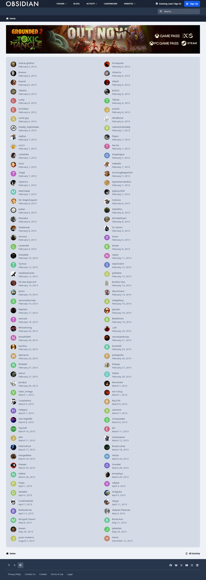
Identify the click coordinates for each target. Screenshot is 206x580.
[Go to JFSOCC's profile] (107, 92)
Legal (70, 574)
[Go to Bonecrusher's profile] (107, 447)
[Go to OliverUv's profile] (107, 73)
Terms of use (57, 574)
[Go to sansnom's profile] (107, 411)
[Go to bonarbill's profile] (107, 347)
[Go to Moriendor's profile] (107, 383)
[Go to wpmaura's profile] (13, 356)
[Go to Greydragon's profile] (107, 155)
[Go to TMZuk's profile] (107, 101)
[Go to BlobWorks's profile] (107, 320)
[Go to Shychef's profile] (13, 429)
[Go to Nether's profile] (13, 475)
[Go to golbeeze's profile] (107, 274)
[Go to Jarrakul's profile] (13, 383)
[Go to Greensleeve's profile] (107, 438)
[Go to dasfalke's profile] (13, 493)
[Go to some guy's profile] (13, 119)
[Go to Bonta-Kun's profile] (107, 520)
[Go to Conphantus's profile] (13, 402)
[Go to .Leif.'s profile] (107, 329)
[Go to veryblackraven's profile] (13, 274)
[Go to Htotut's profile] (107, 456)
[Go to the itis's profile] (107, 146)
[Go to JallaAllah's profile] (107, 529)
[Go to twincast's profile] (13, 320)
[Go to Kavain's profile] (13, 529)
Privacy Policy (14, 574)
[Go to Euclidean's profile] (13, 110)
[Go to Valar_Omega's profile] (13, 392)
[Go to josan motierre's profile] (13, 538)
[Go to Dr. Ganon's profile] (107, 228)
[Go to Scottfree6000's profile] (13, 502)
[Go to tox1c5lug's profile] (107, 392)
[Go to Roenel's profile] (13, 82)
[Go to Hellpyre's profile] (13, 411)
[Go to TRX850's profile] (13, 92)
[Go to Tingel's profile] (13, 174)
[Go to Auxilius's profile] (13, 347)
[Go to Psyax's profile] (13, 484)
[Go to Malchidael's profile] (13, 192)
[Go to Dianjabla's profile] (13, 256)
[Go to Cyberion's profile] (13, 183)
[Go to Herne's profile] (107, 538)
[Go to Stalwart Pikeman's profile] (107, 511)
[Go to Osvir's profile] (13, 164)
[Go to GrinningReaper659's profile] (107, 174)
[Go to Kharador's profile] (13, 219)
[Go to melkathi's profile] (107, 164)
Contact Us (30, 574)
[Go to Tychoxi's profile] (13, 265)
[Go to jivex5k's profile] (107, 110)
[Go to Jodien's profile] (13, 210)
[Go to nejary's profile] (107, 256)
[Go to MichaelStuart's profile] (107, 219)
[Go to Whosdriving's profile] (13, 329)
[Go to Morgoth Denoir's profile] (13, 520)
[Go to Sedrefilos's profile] (107, 210)
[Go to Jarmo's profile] (13, 292)
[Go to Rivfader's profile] (13, 365)
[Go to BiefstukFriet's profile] (13, 511)
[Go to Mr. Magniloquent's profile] (13, 201)
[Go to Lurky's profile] (13, 101)
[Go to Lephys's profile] (13, 137)
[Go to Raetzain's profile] (13, 310)
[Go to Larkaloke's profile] (13, 155)
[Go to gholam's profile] (107, 310)
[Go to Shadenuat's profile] (13, 228)
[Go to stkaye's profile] (107, 502)
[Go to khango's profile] (107, 365)
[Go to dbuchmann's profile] (107, 292)
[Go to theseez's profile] (13, 465)
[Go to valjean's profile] (107, 484)
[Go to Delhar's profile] (107, 374)
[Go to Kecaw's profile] (107, 247)
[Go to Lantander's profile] (13, 247)
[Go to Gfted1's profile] (107, 82)
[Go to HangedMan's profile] (13, 456)
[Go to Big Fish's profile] (107, 402)
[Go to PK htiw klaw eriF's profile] (13, 283)
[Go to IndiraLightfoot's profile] (13, 64)
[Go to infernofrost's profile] (13, 447)
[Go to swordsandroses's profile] (107, 338)
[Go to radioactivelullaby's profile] (107, 128)
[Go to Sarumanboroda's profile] (13, 301)
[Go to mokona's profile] (107, 201)
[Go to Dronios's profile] (13, 237)
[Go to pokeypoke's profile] (107, 356)
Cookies (43, 574)
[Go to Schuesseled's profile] (107, 420)
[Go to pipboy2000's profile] (107, 192)
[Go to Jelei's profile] (13, 438)
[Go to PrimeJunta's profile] (107, 64)
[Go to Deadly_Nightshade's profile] (13, 128)
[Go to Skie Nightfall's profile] (13, 420)
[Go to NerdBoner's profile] (107, 119)
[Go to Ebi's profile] (107, 429)
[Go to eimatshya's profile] (107, 475)
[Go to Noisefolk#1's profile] (13, 338)
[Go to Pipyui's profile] (107, 137)
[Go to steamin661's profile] (107, 265)
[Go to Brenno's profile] (13, 73)
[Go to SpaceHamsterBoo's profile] (107, 183)
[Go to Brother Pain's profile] (107, 283)
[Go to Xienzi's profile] (107, 237)
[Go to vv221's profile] (13, 146)
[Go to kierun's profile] (13, 374)
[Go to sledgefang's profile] (107, 301)
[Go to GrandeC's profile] (107, 465)
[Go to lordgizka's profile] (107, 493)
